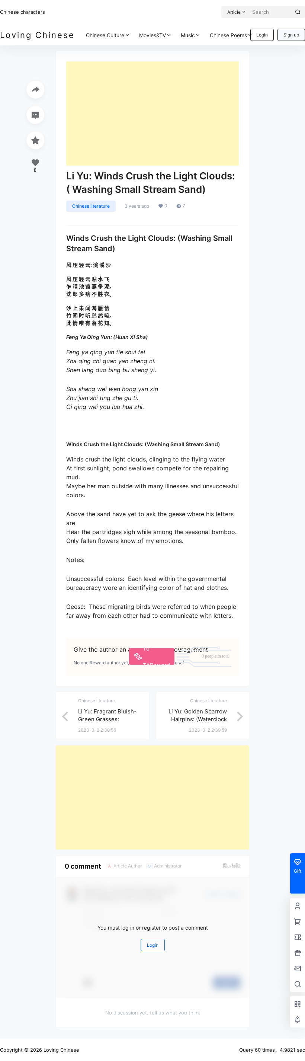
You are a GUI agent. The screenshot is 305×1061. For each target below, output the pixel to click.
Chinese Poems (228, 35)
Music (188, 35)
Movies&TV (152, 35)
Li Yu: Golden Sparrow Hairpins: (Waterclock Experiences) (197, 719)
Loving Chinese (60, 1050)
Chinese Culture (105, 35)
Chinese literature (91, 206)
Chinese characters (22, 12)
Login (262, 35)
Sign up (291, 35)
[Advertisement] (152, 113)
